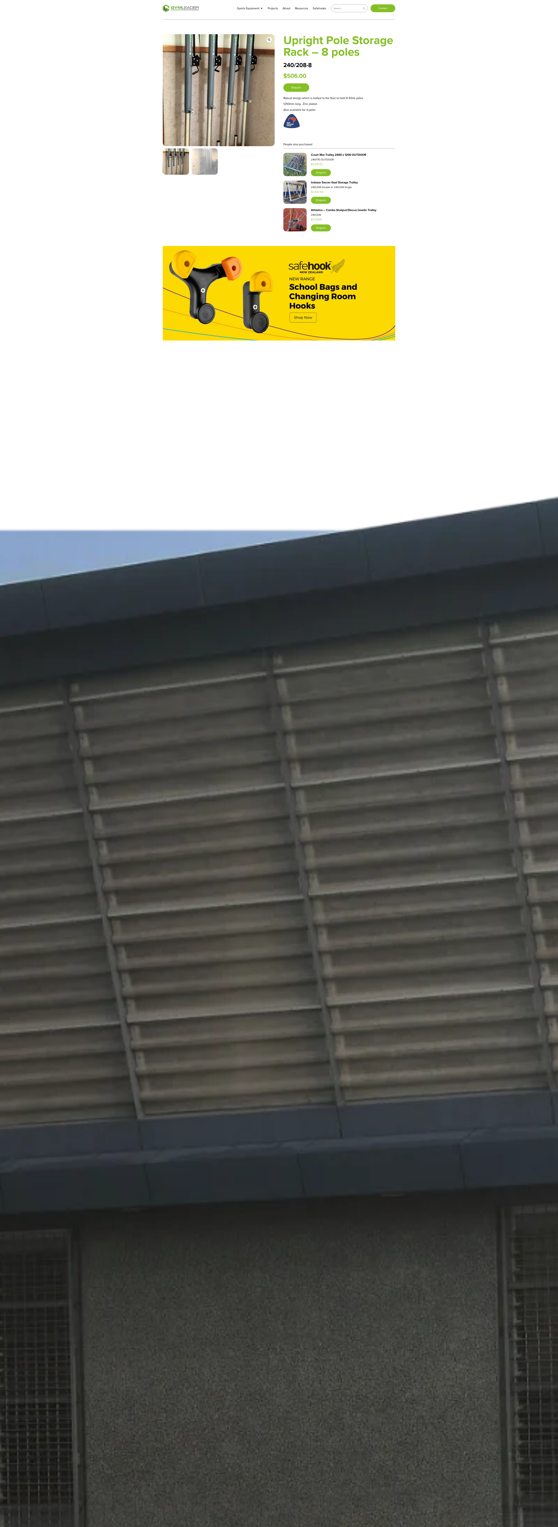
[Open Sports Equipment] (261, 8)
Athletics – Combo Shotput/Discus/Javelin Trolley (343, 210)
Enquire (296, 87)
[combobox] (346, 8)
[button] (269, 39)
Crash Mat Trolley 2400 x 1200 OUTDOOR (338, 155)
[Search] (364, 8)
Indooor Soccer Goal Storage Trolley (334, 182)
